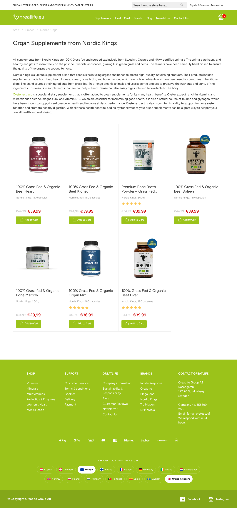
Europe (89, 469)
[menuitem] (102, 18)
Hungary (96, 478)
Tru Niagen (147, 404)
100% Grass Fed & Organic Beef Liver (143, 292)
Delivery (70, 399)
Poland (76, 478)
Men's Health (35, 410)
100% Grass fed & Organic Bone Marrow (37, 292)
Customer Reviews (115, 404)
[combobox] (159, 5)
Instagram (223, 499)
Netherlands (190, 469)
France (127, 469)
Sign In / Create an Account (205, 5)
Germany (148, 469)
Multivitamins (36, 394)
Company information (117, 383)
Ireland (168, 469)
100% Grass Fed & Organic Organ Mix (91, 292)
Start (16, 30)
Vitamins (32, 383)
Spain (137, 478)
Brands (30, 30)
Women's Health (37, 404)
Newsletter (110, 409)
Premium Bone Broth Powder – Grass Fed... (139, 189)
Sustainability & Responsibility (113, 391)
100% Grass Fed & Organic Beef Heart (38, 189)
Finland (108, 469)
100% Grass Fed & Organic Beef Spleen (196, 189)
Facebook (194, 499)
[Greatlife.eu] (28, 17)
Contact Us (110, 414)
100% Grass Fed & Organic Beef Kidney (91, 189)
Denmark (68, 469)
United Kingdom (181, 478)
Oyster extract (22, 94)
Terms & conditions (77, 388)
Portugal (117, 478)
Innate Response (151, 383)
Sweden (156, 478)
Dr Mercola (147, 410)
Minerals (32, 388)
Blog (106, 398)
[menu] (117, 18)
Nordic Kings (23, 197)
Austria (48, 469)
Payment (70, 404)
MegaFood (147, 394)
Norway (56, 478)
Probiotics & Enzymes (41, 399)
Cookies (70, 394)
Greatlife (146, 388)
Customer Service (77, 383)
